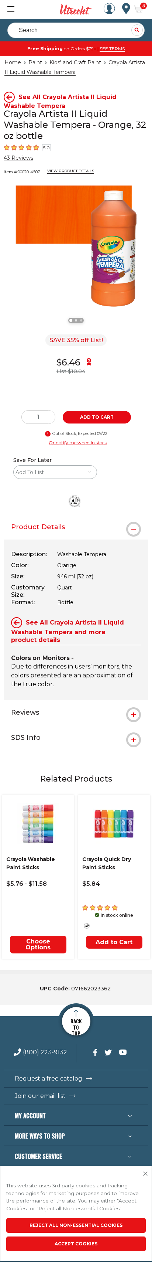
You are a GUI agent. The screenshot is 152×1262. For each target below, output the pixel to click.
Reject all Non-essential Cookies (76, 1225)
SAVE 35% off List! (76, 340)
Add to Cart (114, 942)
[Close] (145, 1174)
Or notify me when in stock (78, 442)
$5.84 (91, 883)
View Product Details (70, 171)
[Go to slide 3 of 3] (81, 320)
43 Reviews (18, 157)
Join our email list (40, 1096)
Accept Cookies (76, 1243)
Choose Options (38, 944)
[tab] (76, 527)
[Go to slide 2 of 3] (76, 320)
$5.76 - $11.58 (26, 883)
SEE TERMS (112, 48)
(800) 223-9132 (45, 1053)
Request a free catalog (48, 1079)
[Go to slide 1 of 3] (70, 320)
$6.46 (68, 362)
